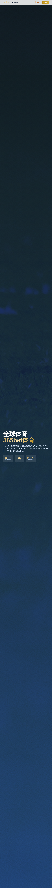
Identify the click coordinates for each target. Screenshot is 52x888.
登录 (38, 2)
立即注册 (45, 2)
